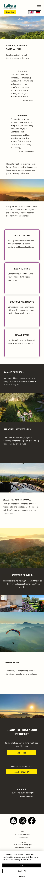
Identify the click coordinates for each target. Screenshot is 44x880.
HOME (23, 831)
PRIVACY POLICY (23, 837)
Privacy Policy (26, 859)
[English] (31, 12)
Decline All (22, 871)
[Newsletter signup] (13, 821)
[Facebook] (32, 821)
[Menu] (39, 5)
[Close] (41, 854)
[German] (38, 12)
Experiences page (13, 674)
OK (22, 865)
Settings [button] (22, 876)
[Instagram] (23, 821)
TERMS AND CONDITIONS (22, 834)
